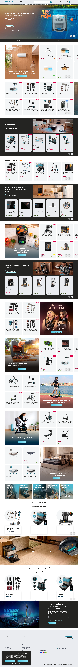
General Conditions (25, 648)
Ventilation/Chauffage (8, 648)
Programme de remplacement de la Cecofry (27, 650)
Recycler (41, 648)
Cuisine (6, 649)
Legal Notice (19, 663)
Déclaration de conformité (26, 647)
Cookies (12, 663)
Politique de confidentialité (58, 620)
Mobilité (6, 650)
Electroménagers (7, 647)
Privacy (15, 663)
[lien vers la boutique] (9, 2)
